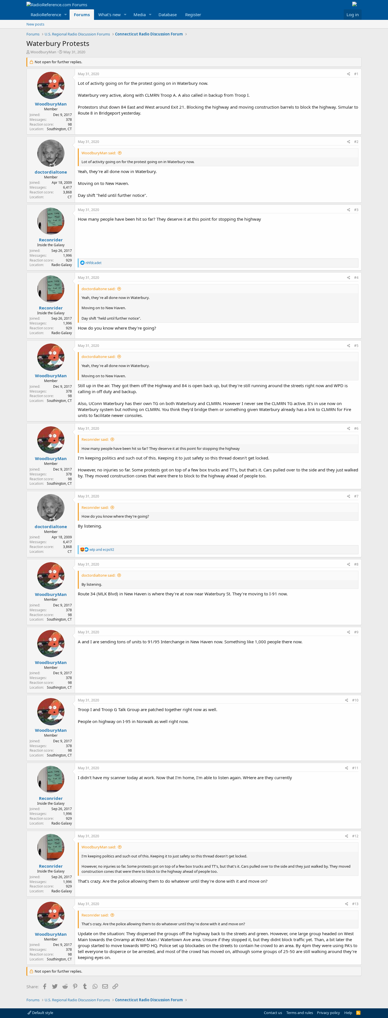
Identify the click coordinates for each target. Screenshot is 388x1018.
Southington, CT (59, 129)
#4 (356, 277)
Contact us (273, 1012)
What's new (109, 14)
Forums (82, 14)
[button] (66, 14)
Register (193, 14)
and (101, 549)
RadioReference (46, 14)
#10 (355, 700)
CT (70, 197)
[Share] (348, 74)
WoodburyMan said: (99, 152)
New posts (35, 24)
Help (348, 1012)
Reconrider (51, 240)
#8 (356, 564)
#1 (356, 73)
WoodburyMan (43, 51)
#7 (356, 496)
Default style (42, 1012)
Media (139, 14)
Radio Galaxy (61, 264)
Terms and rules (299, 1012)
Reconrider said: (95, 439)
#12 (355, 836)
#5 (356, 345)
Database (167, 14)
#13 (355, 903)
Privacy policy (328, 1012)
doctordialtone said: (98, 288)
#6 (356, 428)
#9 (356, 632)
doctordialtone (51, 172)
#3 (356, 209)
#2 (356, 141)
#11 (355, 768)
